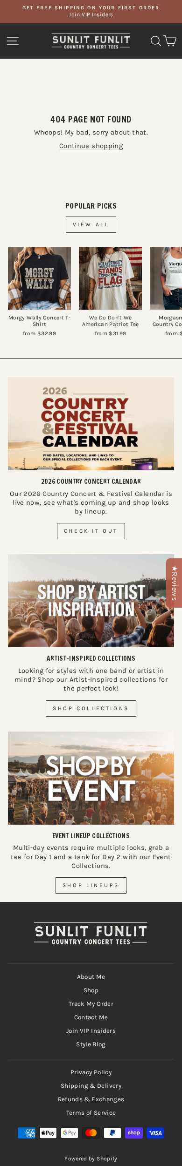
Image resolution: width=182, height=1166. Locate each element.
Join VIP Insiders (91, 1030)
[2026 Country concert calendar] (91, 423)
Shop (91, 990)
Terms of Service (91, 1112)
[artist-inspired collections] (91, 600)
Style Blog (91, 1044)
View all (91, 224)
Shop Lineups (91, 885)
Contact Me (91, 1017)
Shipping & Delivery (91, 1085)
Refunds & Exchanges (91, 1099)
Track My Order (91, 1003)
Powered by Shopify (91, 1158)
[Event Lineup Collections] (91, 778)
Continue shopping (91, 146)
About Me (91, 976)
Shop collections (91, 708)
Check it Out (91, 531)
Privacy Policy (91, 1072)
